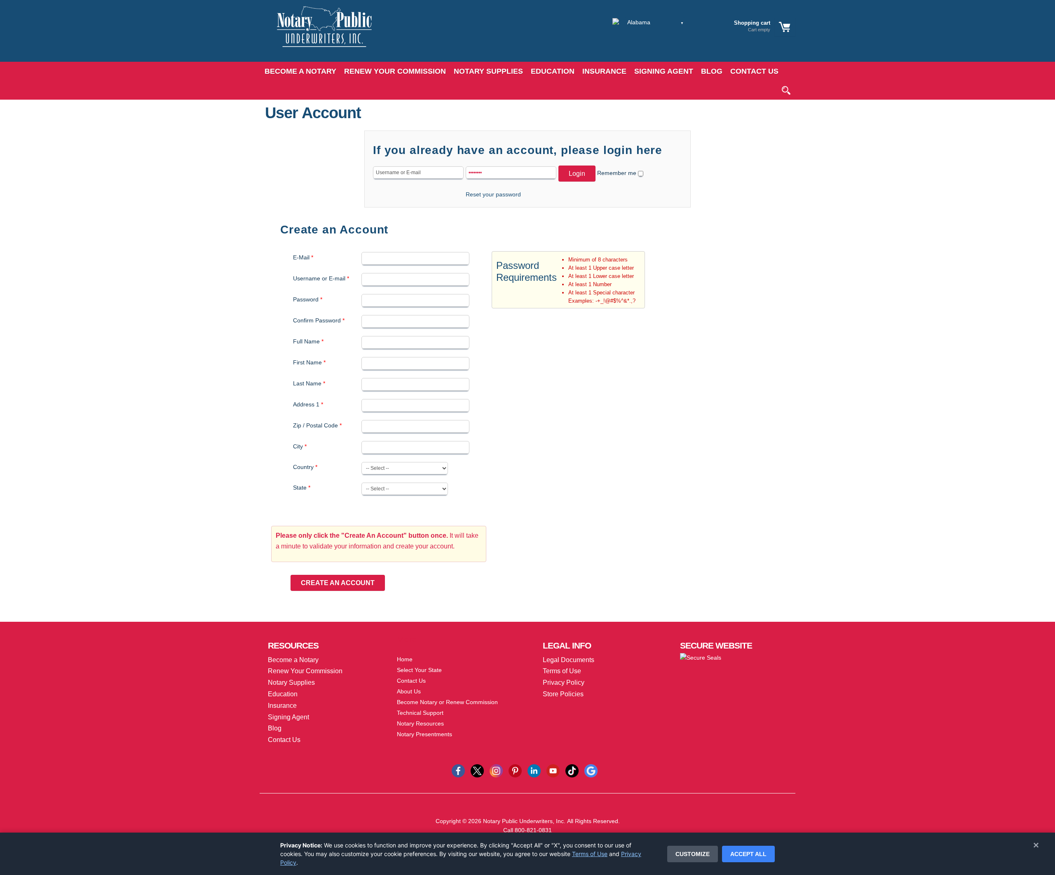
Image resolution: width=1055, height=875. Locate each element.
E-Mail (303, 257)
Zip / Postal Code (317, 425)
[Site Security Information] (700, 657)
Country (305, 467)
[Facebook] (458, 770)
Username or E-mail (321, 278)
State (301, 487)
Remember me (616, 173)
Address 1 (308, 404)
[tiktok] (572, 770)
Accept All (748, 854)
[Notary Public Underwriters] (318, 34)
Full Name (308, 341)
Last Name (309, 383)
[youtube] (553, 770)
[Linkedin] (534, 770)
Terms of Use (589, 853)
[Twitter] (477, 770)
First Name (309, 362)
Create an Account (338, 582)
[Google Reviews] (591, 770)
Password (307, 299)
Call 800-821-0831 (527, 830)
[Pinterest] (515, 770)
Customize (692, 854)
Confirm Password (319, 320)
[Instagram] (496, 770)
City (300, 446)
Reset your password (493, 194)
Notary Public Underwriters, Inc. (524, 821)
